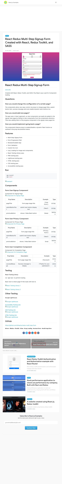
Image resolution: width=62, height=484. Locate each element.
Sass (22, 328)
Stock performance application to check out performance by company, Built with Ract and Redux (42, 382)
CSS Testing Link (10, 310)
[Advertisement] (31, 18)
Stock (29, 377)
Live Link (8, 90)
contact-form (37, 328)
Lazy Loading (28, 328)
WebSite (30, 399)
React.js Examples (13, 2)
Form (7, 36)
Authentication (31, 356)
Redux (12, 328)
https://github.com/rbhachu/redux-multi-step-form (20, 325)
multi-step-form (47, 328)
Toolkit (17, 328)
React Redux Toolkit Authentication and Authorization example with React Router (41, 361)
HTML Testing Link (11, 315)
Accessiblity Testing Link (13, 305)
